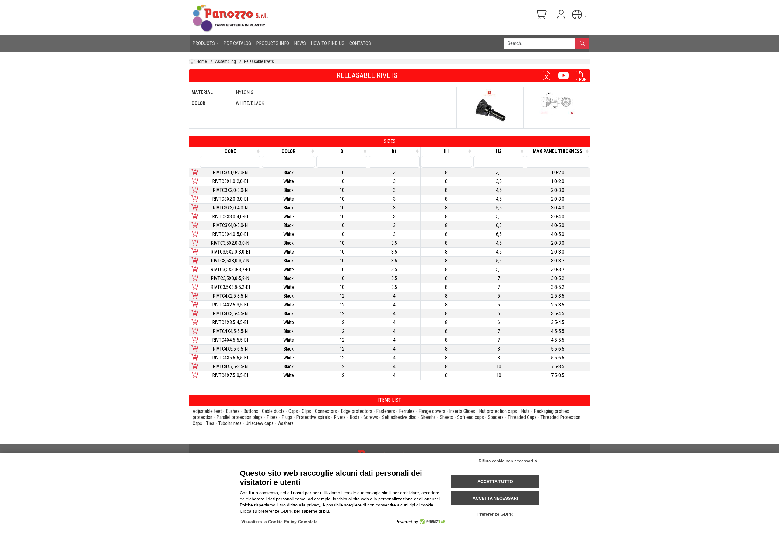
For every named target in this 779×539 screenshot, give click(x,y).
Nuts (525, 411)
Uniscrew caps (260, 423)
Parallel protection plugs (239, 417)
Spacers (496, 417)
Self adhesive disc (399, 417)
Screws (370, 417)
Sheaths (428, 417)
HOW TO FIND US (327, 43)
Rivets (340, 417)
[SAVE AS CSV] (548, 76)
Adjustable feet (207, 411)
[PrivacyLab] (431, 522)
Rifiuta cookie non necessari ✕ (508, 460)
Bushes (232, 411)
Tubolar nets (230, 423)
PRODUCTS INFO (272, 43)
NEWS (300, 43)
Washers (286, 423)
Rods (354, 417)
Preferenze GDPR (495, 514)
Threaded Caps (522, 417)
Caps (293, 411)
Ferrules (406, 411)
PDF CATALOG (237, 43)
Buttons (250, 411)
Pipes (272, 417)
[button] (579, 15)
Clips (306, 411)
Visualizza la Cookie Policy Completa (279, 521)
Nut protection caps (498, 411)
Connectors (326, 411)
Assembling (225, 61)
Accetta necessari (495, 498)
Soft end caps (470, 417)
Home (202, 61)
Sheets (446, 417)
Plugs (286, 417)
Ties (210, 423)
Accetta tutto (495, 481)
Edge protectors (356, 411)
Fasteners (385, 411)
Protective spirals (313, 417)
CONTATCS (360, 43)
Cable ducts (273, 411)
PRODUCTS (203, 43)
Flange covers (431, 411)
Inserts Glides (462, 411)
